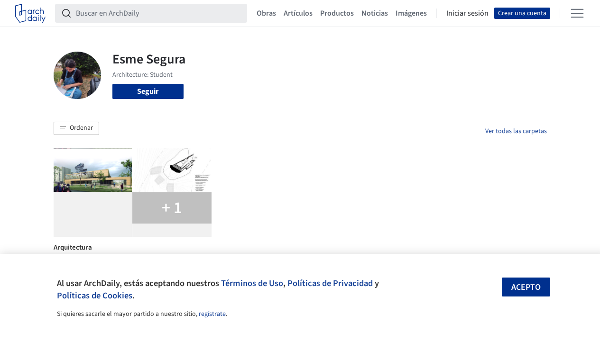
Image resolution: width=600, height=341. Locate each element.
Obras (266, 13)
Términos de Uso (252, 283)
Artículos (298, 13)
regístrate (212, 314)
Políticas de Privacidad (330, 283)
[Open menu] (577, 13)
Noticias (374, 13)
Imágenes (411, 13)
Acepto (526, 287)
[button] (76, 128)
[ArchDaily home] (30, 13)
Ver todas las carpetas (516, 131)
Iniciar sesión (467, 13)
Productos (337, 13)
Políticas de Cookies (94, 295)
